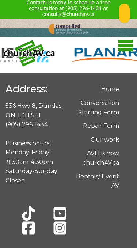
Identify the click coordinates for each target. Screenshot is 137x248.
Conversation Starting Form (98, 107)
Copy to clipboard (124, 13)
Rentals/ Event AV (97, 181)
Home (110, 89)
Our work (105, 139)
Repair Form (101, 125)
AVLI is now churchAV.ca (101, 158)
